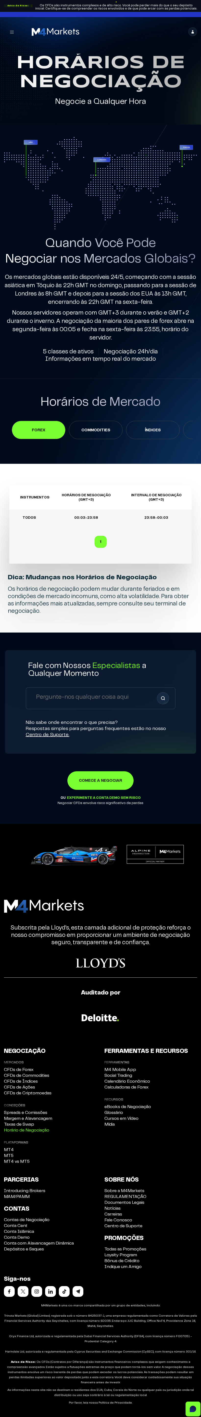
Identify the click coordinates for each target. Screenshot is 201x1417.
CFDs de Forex (19, 1070)
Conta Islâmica (19, 1231)
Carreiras (113, 1214)
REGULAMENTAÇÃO (125, 1197)
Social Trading (118, 1075)
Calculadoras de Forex (126, 1087)
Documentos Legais (124, 1202)
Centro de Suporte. (47, 734)
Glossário (113, 1112)
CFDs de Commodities (26, 1075)
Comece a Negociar (100, 781)
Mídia (109, 1124)
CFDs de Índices (21, 1081)
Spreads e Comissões (25, 1112)
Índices (153, 430)
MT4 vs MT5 (17, 1161)
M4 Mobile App (120, 1070)
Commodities (95, 430)
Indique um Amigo (123, 1267)
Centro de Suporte (123, 1226)
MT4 (9, 1150)
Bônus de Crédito (121, 1261)
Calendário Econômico (127, 1081)
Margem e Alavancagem (28, 1118)
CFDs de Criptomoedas (27, 1093)
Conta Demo (17, 1237)
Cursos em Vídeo (121, 1118)
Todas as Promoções (125, 1249)
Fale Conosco (118, 1220)
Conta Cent (15, 1226)
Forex (38, 430)
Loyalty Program (120, 1255)
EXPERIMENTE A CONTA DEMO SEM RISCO (104, 798)
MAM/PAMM (17, 1197)
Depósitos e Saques (24, 1249)
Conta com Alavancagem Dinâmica (39, 1243)
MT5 (8, 1155)
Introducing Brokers (24, 1191)
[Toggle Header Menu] (12, 32)
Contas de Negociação (27, 1220)
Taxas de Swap (19, 1124)
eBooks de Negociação (127, 1107)
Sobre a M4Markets (124, 1191)
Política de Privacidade (115, 1402)
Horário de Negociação (26, 1130)
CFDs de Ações (19, 1087)
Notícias (112, 1208)
